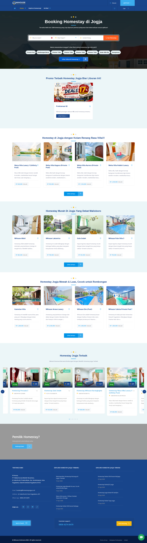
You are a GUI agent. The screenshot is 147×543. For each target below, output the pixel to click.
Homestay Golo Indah (52, 391)
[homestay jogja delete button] (52, 38)
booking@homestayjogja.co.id (25, 490)
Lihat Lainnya (71, 194)
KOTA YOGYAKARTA (51, 393)
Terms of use (104, 540)
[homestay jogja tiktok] (37, 507)
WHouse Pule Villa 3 (116, 238)
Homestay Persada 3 (20, 391)
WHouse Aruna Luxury (54, 309)
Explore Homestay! (35, 8)
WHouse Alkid (19, 238)
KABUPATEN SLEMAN (19, 393)
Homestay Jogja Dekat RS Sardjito (108, 492)
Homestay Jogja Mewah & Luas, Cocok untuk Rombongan (67, 487)
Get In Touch (20, 523)
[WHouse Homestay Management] (19, 3)
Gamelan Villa (20, 309)
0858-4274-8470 (24, 498)
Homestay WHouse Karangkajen (89, 391)
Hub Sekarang (122, 523)
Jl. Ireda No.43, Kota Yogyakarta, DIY (29, 494)
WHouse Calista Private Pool (119, 309)
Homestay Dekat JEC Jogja (106, 484)
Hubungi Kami (19, 446)
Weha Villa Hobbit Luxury (118, 165)
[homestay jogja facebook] (23, 507)
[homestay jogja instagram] (28, 507)
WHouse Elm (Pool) (84, 309)
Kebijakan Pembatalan (116, 540)
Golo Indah (81, 238)
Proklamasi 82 (62, 106)
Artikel (46, 8)
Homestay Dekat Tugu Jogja (106, 501)
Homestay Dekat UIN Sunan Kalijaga (67, 506)
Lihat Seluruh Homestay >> (71, 59)
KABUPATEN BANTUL (84, 393)
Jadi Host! (127, 3)
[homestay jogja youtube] (32, 507)
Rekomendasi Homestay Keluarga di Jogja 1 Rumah (67, 477)
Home (22, 8)
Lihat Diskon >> (63, 116)
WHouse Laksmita (53, 238)
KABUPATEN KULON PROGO (118, 395)
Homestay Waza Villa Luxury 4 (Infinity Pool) (120, 392)
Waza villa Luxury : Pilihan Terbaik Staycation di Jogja (66, 497)
